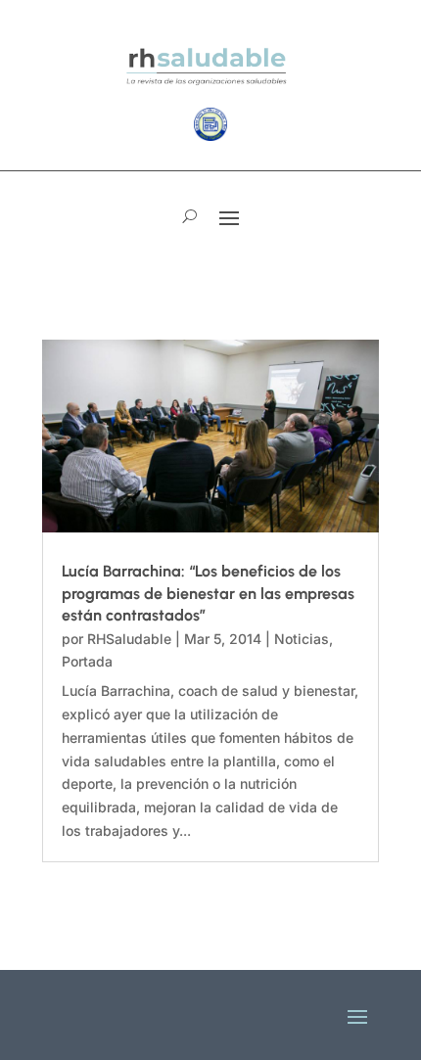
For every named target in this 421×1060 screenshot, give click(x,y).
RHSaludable (129, 638)
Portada (87, 661)
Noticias (301, 638)
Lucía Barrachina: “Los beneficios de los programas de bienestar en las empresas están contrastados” (208, 593)
